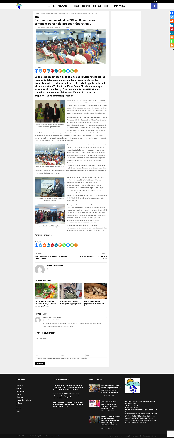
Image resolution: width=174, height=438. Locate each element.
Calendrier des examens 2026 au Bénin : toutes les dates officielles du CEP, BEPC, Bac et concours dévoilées (68, 387)
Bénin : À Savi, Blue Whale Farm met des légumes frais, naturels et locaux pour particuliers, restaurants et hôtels (45, 304)
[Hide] (173, 49)
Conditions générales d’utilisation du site (144, 436)
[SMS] (72, 71)
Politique (97, 6)
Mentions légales (126, 436)
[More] (76, 71)
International (119, 6)
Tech (18, 412)
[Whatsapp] (64, 71)
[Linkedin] (48, 71)
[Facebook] (36, 71)
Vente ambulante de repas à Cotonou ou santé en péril (51, 257)
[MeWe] (56, 71)
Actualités (62, 6)
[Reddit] (44, 71)
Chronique (74, 6)
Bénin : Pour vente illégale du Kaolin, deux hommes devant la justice (94, 303)
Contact (117, 436)
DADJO (55, 402)
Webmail (110, 436)
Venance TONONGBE (43, 27)
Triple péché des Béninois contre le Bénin (93, 257)
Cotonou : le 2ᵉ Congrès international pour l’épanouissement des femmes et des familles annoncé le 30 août (109, 405)
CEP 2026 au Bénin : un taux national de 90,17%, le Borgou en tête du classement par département (66, 396)
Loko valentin (57, 385)
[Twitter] (40, 71)
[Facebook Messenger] (68, 71)
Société (107, 6)
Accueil (51, 6)
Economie (86, 6)
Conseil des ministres (24, 400)
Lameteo (19, 409)
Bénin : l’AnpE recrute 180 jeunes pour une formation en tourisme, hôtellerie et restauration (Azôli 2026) (68, 404)
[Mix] (60, 71)
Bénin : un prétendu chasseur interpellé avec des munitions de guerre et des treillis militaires (70, 303)
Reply (105, 317)
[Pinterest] (52, 71)
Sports (19, 394)
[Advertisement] (126, 43)
